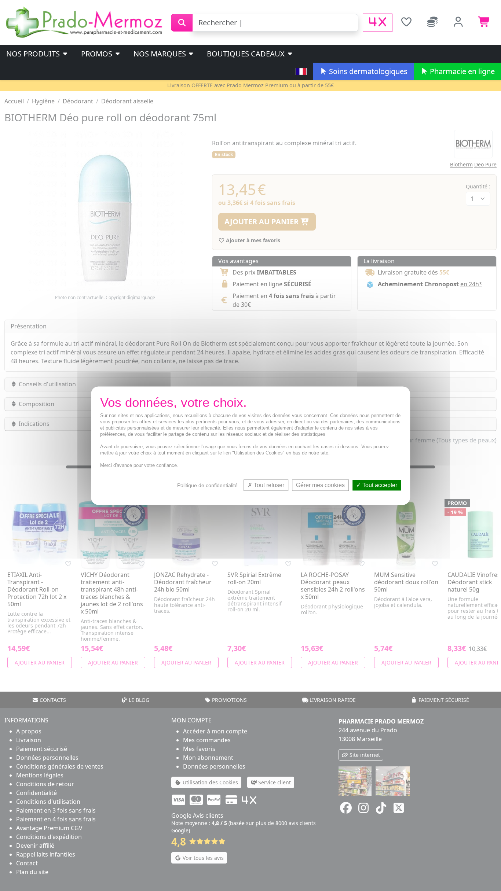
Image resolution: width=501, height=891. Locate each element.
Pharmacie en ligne (461, 71)
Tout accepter (379, 485)
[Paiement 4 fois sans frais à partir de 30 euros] (377, 23)
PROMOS (97, 54)
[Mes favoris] (406, 23)
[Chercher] (182, 23)
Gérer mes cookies (320, 485)
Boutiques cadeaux (246, 54)
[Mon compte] (458, 23)
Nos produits (34, 54)
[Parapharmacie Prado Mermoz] (85, 22)
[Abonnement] (432, 23)
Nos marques (161, 54)
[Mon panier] (484, 23)
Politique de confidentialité (207, 485)
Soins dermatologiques (367, 71)
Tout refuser (268, 485)
